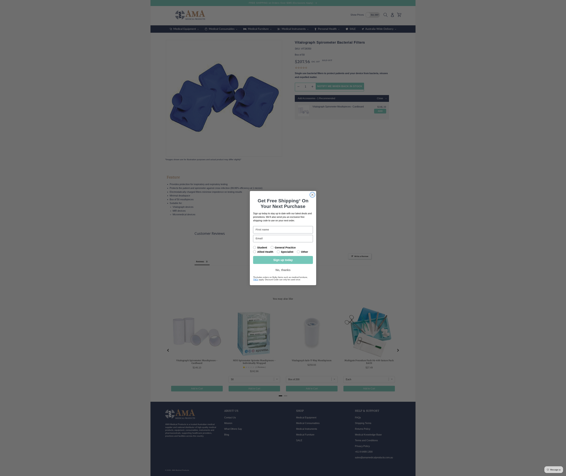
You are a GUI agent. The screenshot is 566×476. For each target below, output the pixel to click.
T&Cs (255, 279)
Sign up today (283, 260)
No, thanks (283, 270)
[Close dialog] (312, 194)
